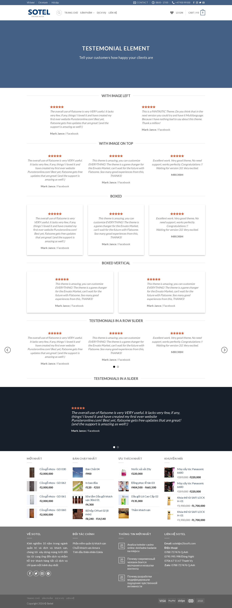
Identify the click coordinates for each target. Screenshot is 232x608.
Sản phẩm (86, 12)
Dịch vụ (101, 12)
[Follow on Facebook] (194, 3)
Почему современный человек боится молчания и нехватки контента (141, 563)
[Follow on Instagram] (197, 3)
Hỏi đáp (55, 2)
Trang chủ (71, 12)
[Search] (59, 12)
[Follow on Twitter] (200, 3)
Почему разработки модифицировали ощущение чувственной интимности (142, 581)
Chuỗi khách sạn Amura (86, 547)
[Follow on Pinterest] (48, 573)
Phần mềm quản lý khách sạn (89, 543)
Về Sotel (30, 2)
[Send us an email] (203, 3)
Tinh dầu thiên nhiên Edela (88, 552)
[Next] (224, 350)
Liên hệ (113, 12)
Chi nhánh (43, 2)
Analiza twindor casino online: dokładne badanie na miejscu (141, 548)
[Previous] (8, 350)
